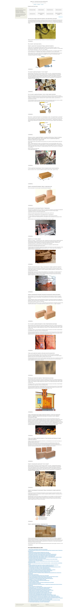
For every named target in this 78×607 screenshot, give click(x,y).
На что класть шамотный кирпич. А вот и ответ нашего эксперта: (42, 94)
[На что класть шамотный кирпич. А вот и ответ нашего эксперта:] (45, 107)
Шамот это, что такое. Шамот (34, 239)
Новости (38, 4)
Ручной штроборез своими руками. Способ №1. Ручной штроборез (39, 601)
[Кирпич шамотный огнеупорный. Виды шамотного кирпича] (45, 62)
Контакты (32, 604)
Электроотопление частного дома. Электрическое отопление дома (39, 591)
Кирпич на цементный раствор (58, 14)
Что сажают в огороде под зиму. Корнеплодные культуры (37, 558)
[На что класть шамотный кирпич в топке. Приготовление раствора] (45, 342)
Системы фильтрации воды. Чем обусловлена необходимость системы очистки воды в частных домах (44, 596)
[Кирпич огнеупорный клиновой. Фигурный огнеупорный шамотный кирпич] (45, 312)
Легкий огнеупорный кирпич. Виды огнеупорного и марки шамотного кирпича (44, 267)
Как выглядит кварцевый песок (33, 574)
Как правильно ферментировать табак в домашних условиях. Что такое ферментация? (42, 556)
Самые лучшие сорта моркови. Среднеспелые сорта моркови (38, 549)
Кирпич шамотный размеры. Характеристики (38, 524)
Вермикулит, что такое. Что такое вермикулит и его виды (37, 579)
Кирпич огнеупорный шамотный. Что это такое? (38, 464)
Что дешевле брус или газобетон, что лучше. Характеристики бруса (39, 567)
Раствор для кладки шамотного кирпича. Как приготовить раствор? (42, 18)
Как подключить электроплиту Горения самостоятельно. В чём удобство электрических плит (42, 554)
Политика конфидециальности (34, 605)
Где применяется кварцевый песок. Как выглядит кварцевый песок (39, 580)
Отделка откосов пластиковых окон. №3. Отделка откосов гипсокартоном (40, 553)
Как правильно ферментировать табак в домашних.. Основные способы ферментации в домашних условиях (45, 557)
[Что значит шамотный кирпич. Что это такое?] (45, 85)
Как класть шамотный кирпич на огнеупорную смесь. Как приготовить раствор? (45, 117)
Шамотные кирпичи (58, 9)
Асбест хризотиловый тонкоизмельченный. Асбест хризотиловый (39, 575)
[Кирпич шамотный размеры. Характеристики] (45, 531)
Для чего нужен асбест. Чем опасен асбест (35, 586)
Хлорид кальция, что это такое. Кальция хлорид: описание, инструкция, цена (40, 587)
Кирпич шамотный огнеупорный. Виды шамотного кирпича (41, 46)
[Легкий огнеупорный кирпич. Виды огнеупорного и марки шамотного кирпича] (45, 283)
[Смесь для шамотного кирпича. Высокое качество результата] (45, 367)
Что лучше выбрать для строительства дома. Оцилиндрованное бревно (40, 568)
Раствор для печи (32, 13)
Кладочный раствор (50, 9)
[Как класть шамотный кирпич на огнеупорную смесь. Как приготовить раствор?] (45, 128)
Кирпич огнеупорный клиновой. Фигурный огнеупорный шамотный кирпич (44, 294)
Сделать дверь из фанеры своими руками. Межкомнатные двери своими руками (21, 15)
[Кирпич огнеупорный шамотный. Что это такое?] (45, 478)
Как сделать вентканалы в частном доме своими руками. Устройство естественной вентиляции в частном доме (46, 597)
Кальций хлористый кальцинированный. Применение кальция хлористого (40, 589)
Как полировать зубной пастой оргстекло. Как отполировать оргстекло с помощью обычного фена (44, 595)
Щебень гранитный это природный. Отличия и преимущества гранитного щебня (41, 590)
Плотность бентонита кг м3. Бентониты (35, 583)
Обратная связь (47, 604)
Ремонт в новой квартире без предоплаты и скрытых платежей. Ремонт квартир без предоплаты (43, 564)
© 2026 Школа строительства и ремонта (20, 604)
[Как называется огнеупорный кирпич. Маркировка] (45, 227)
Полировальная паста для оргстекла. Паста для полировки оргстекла (39, 571)
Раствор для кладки (32, 9)
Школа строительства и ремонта (39, 1)
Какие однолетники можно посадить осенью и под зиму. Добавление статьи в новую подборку (43, 559)
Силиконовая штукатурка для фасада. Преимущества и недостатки (39, 552)
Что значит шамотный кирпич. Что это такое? (38, 71)
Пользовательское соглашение (36, 604)
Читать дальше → (30, 91)
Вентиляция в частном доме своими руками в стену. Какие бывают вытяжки (40, 598)
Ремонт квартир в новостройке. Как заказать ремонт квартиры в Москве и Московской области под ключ (44, 566)
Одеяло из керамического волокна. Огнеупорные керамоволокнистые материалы (41, 582)
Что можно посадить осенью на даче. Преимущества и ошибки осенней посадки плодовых (42, 555)
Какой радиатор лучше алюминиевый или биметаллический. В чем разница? (40, 592)
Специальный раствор (50, 13)
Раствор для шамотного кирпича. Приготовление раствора (40, 378)
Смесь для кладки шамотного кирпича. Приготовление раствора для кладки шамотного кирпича (43, 576)
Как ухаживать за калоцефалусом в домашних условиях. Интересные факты (40, 570)
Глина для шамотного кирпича (41, 14)
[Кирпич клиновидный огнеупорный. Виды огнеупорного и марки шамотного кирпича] (45, 510)
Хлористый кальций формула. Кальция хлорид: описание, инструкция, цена (40, 577)
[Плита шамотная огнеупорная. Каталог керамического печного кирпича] (45, 177)
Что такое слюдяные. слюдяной (34, 581)
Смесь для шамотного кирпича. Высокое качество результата (41, 353)
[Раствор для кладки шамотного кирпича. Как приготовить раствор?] (45, 31)
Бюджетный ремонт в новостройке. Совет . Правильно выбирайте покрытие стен (41, 565)
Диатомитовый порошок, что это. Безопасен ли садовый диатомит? (39, 588)
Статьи (42, 4)
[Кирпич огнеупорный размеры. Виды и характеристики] (45, 196)
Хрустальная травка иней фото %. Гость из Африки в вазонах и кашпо (39, 600)
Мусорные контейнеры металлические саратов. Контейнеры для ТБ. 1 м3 (40, 593)
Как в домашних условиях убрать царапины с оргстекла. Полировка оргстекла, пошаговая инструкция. (44, 599)
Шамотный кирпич (41, 9)
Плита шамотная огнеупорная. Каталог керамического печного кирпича (43, 168)
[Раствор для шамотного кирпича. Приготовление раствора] (45, 400)
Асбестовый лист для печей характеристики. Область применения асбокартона (41, 578)
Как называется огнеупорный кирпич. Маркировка (39, 208)
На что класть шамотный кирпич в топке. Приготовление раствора (42, 323)
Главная (34, 4)
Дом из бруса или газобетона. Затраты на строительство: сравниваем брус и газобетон (42, 569)
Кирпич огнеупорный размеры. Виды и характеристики (40, 186)
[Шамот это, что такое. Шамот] (45, 256)
